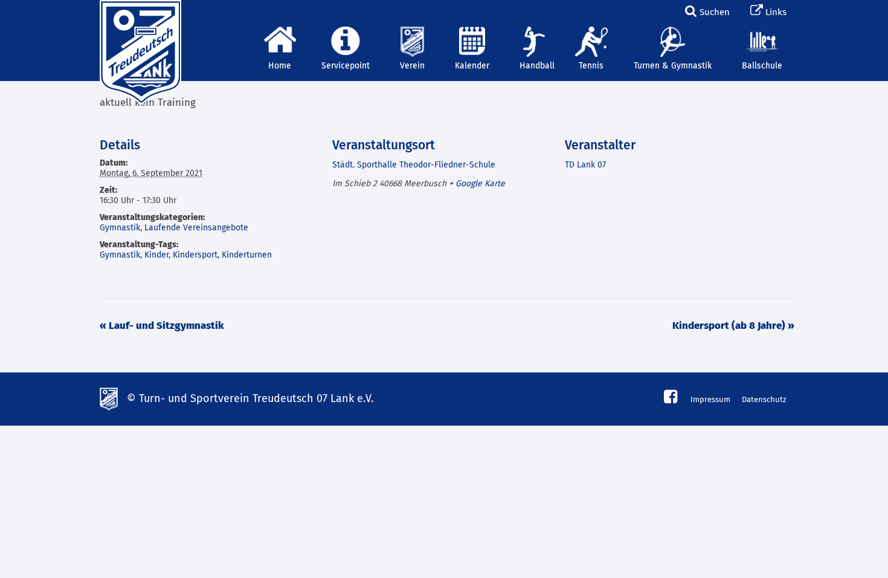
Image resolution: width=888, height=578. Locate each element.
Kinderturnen (247, 255)
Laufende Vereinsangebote (196, 228)
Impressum (710, 400)
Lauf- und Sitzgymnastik (162, 326)
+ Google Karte (477, 184)
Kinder (156, 255)
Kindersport (195, 255)
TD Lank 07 (585, 165)
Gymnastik (120, 228)
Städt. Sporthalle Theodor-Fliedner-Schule (413, 165)
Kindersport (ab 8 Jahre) (733, 326)
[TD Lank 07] (139, 15)
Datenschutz (764, 400)
